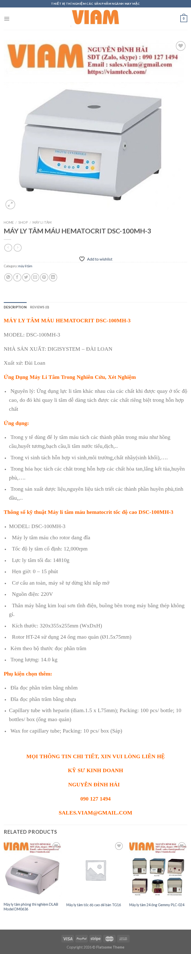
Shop (23, 222)
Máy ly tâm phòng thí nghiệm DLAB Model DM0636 (31, 906)
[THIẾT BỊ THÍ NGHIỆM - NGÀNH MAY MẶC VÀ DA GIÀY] (95, 18)
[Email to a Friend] (35, 277)
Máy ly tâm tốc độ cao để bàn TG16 (93, 905)
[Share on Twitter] (26, 277)
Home (9, 222)
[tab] (15, 307)
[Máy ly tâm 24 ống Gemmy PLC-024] (158, 870)
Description (15, 307)
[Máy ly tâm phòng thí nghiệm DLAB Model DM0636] (33, 870)
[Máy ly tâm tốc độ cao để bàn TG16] (95, 870)
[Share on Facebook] (17, 277)
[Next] (187, 881)
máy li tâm (42, 222)
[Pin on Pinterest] (44, 277)
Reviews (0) (39, 307)
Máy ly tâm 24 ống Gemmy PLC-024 (156, 905)
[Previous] (4, 881)
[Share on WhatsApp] (8, 277)
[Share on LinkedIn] (53, 277)
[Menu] (7, 18)
